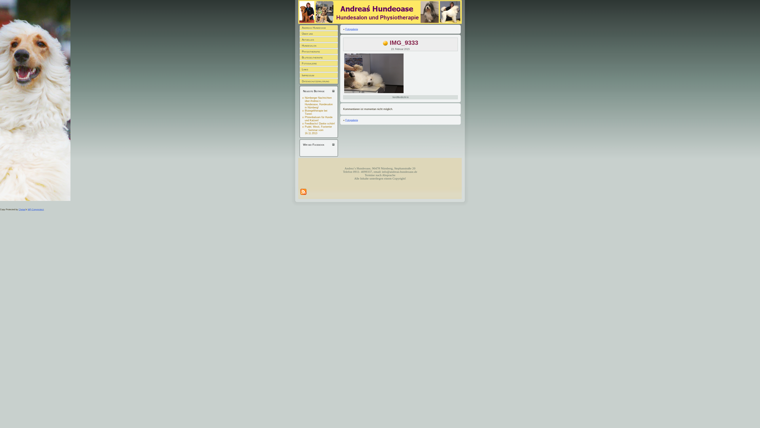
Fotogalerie (351, 29)
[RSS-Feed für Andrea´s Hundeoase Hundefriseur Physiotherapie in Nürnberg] (303, 192)
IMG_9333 (404, 42)
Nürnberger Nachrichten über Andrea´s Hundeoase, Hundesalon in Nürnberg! (319, 102)
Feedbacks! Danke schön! (320, 123)
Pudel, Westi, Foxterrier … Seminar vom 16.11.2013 (318, 130)
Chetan (22, 209)
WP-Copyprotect (36, 209)
